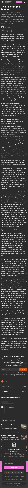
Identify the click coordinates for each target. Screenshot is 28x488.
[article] (14, 428)
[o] (24, 437)
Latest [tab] (6, 420)
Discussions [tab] (12, 420)
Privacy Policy (19, 479)
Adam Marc (7, 26)
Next (23, 391)
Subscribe (19, 2)
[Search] (25, 420)
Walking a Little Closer (8, 435)
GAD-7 (3, 107)
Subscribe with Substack (15, 473)
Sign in (25, 2)
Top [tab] (3, 420)
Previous (6, 391)
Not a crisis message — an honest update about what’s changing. (10, 427)
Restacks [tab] (11, 402)
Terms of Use (21, 372)
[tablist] (7, 402)
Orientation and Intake (8, 425)
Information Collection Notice (16, 374)
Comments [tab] (4, 402)
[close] (23, 443)
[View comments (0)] (7, 30)
